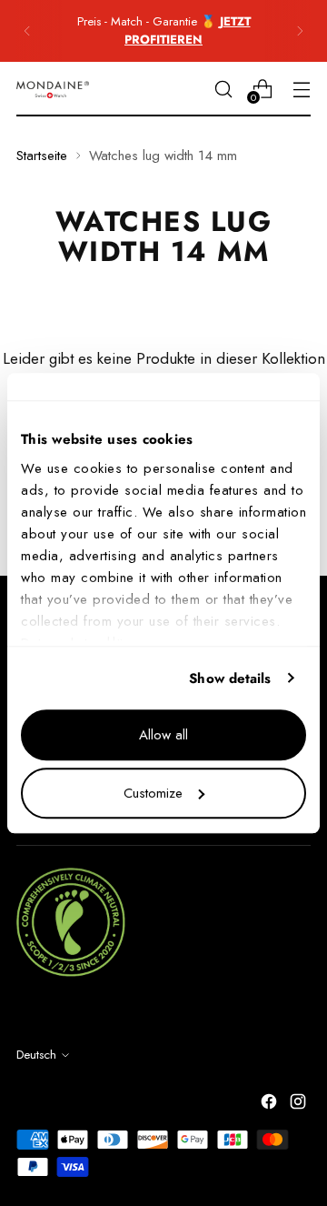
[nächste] (300, 31)
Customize (153, 793)
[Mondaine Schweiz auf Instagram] (300, 1105)
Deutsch (36, 1054)
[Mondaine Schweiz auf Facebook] (271, 1105)
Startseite (41, 156)
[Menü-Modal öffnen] (301, 88)
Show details (230, 678)
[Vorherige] (27, 31)
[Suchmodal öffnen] (223, 88)
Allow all (163, 735)
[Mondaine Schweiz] (52, 89)
